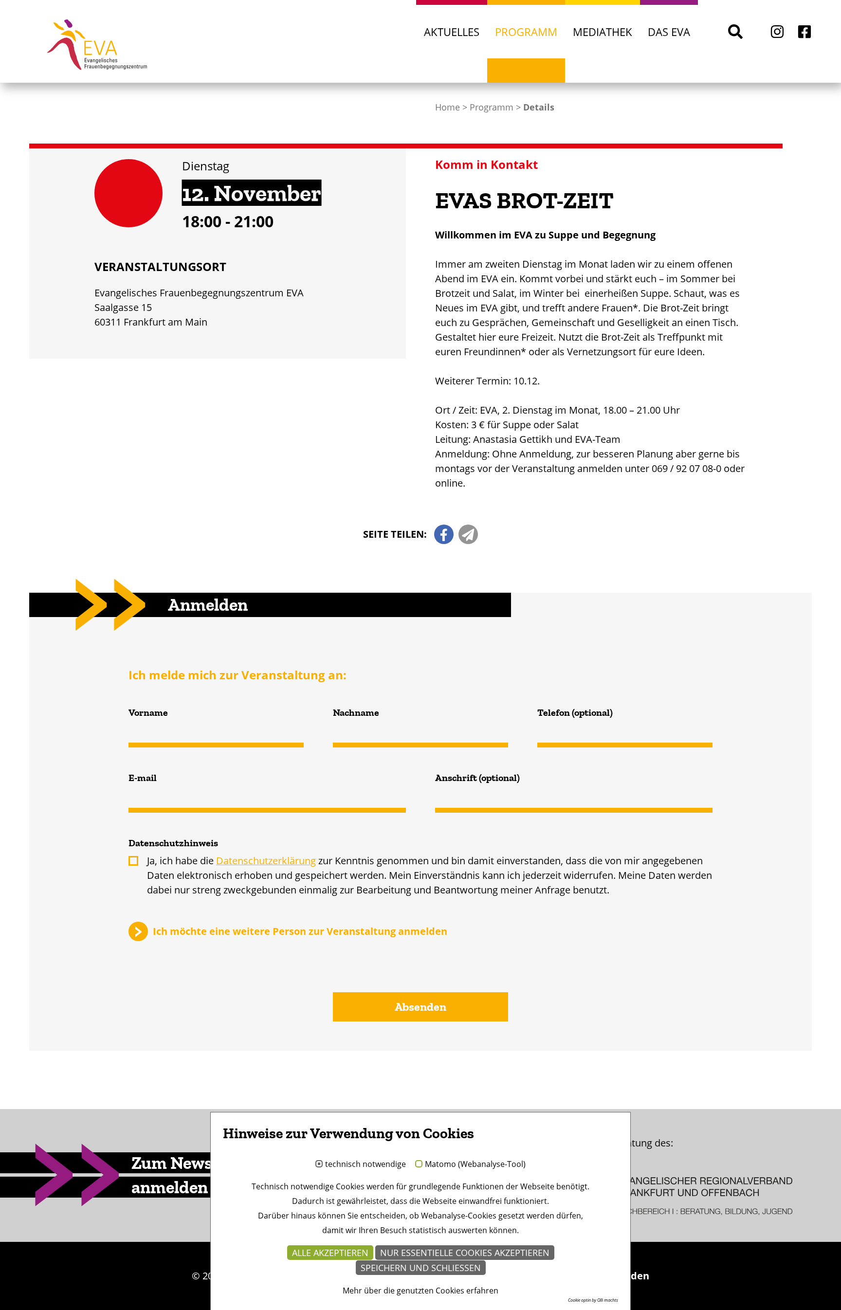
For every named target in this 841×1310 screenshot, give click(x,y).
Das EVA (669, 31)
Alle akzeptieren (330, 1252)
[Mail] (468, 534)
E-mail (142, 777)
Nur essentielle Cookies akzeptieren (464, 1252)
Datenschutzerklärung (266, 860)
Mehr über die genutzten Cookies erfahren (420, 1290)
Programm (526, 31)
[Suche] (735, 31)
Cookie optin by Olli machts (593, 1300)
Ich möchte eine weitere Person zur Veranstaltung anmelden (300, 931)
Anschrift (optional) (477, 777)
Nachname (356, 712)
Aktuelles (451, 31)
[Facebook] (804, 31)
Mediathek (602, 31)
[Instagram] (777, 31)
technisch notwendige (365, 1164)
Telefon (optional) (575, 712)
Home (447, 107)
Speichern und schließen (421, 1268)
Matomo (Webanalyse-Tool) (475, 1164)
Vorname (148, 712)
